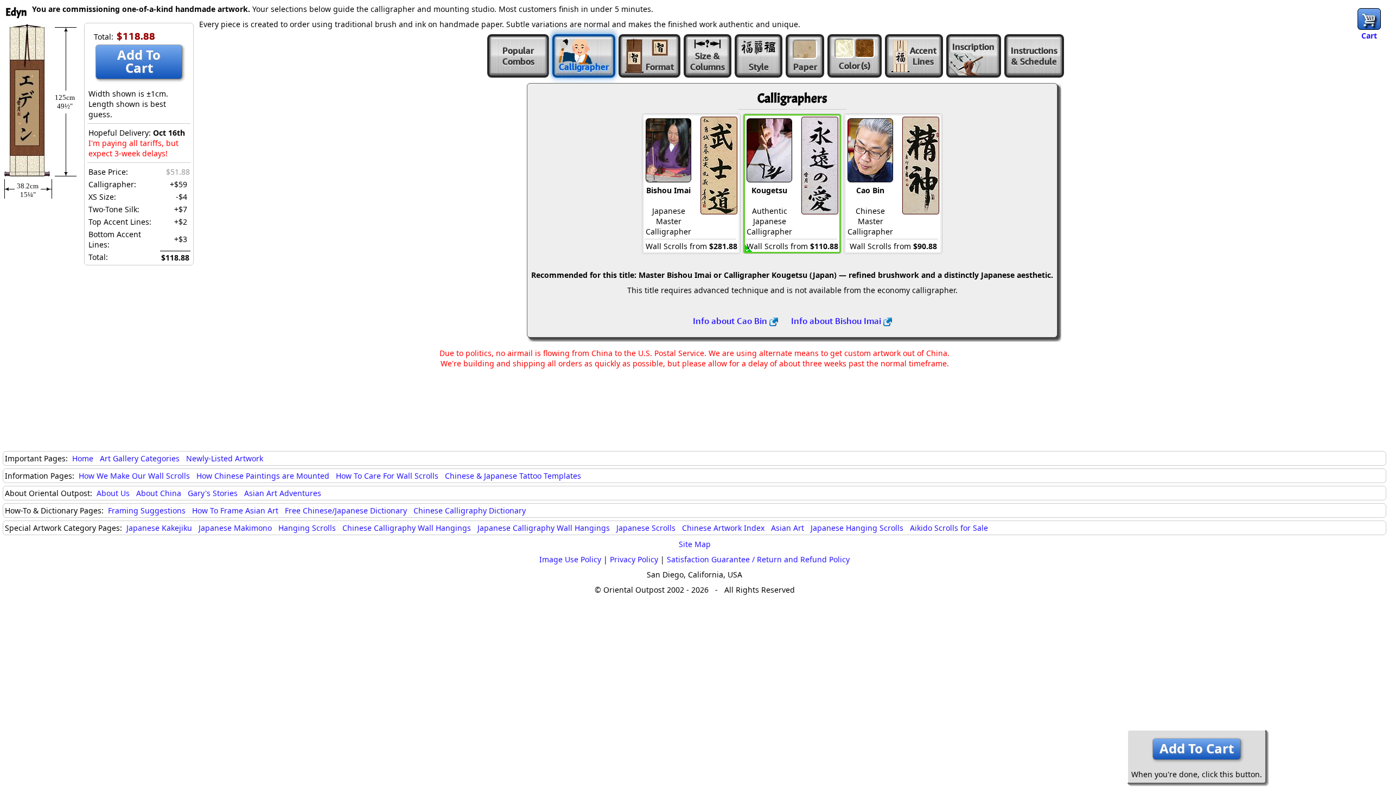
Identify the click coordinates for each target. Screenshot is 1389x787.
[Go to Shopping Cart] (1369, 19)
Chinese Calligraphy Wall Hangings (406, 528)
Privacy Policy (634, 559)
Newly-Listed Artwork (224, 458)
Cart (1369, 35)
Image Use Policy (570, 559)
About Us (113, 493)
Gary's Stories (213, 493)
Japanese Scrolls (646, 528)
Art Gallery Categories (140, 458)
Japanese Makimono (235, 528)
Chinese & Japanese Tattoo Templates (513, 476)
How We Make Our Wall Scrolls (134, 476)
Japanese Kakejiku (159, 528)
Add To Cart (139, 61)
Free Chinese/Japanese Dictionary (346, 510)
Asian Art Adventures (282, 493)
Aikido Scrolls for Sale (949, 528)
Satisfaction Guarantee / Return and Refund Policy (758, 559)
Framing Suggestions (147, 510)
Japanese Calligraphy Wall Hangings (543, 528)
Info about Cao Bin (731, 320)
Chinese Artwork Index (723, 528)
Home (82, 458)
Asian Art (787, 528)
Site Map (695, 544)
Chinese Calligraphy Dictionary (469, 510)
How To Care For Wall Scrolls (387, 476)
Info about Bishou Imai (837, 320)
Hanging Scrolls (307, 528)
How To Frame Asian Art (235, 510)
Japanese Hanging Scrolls (857, 528)
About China (158, 493)
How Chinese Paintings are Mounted (262, 476)
